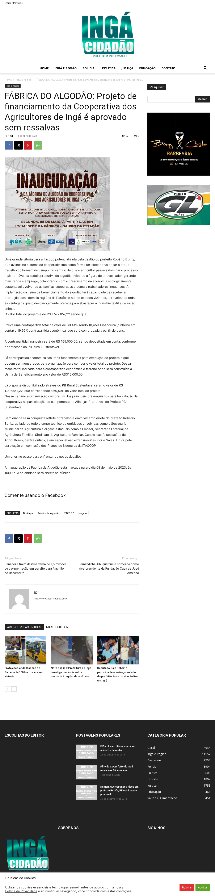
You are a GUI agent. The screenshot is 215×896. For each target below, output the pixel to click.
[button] (205, 69)
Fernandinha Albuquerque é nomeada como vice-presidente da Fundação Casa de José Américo (109, 568)
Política (109, 68)
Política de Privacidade (21, 891)
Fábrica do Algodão (48, 513)
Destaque (28, 513)
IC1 (11, 135)
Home (44, 68)
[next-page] (14, 689)
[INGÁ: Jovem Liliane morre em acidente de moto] (86, 752)
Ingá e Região (66, 68)
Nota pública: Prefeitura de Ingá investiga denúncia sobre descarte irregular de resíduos (71, 672)
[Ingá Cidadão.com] (107, 34)
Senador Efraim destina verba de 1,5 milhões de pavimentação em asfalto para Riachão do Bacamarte (36, 568)
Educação (147, 68)
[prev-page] (7, 689)
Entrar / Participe (14, 2)
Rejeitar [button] (187, 887)
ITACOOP (69, 513)
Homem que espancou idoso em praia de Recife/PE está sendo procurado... (119, 790)
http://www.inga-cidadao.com (50, 598)
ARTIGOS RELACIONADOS (24, 627)
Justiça (127, 68)
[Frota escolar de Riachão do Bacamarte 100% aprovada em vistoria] (25, 650)
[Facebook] (9, 145)
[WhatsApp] (38, 145)
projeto (83, 513)
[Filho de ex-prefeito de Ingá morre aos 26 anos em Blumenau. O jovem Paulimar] (86, 772)
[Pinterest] (28, 145)
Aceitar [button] (202, 887)
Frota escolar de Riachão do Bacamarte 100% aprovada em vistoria (23, 672)
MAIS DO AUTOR (57, 627)
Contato (168, 68)
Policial (89, 68)
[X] (18, 145)
